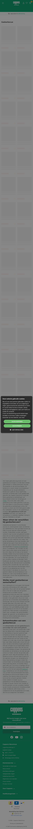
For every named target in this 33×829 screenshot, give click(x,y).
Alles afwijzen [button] (17, 426)
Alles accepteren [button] (17, 421)
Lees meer (22, 417)
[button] (16, 430)
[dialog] (16, 414)
